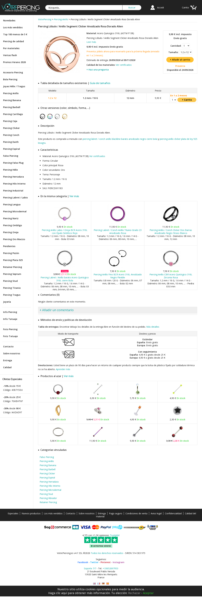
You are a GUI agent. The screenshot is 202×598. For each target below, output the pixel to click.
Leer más (91, 41)
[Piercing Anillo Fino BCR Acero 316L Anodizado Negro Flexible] (117, 267)
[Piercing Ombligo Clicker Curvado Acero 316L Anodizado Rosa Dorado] (58, 416)
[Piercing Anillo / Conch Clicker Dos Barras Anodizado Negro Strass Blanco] (170, 223)
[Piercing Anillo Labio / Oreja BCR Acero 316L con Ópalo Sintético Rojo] (64, 223)
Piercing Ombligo (12, 225)
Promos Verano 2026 (14, 62)
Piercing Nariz (10, 218)
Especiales (13, 513)
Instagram (118, 562)
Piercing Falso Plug (13, 162)
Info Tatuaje (10, 318)
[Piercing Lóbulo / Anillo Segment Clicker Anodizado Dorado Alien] (64, 119)
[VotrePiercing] (21, 10)
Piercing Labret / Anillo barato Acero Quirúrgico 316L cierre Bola (65, 279)
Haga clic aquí (57, 593)
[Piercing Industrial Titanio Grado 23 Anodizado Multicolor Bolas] (97, 437)
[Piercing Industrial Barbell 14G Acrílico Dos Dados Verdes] (177, 394)
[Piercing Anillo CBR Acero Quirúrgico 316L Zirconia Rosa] (170, 267)
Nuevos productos (31, 513)
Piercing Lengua (12, 204)
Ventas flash (10, 55)
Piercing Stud (10, 280)
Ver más (74, 196)
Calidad (7, 367)
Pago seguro (115, 513)
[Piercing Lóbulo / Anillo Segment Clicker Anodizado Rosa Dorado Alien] (62, 77)
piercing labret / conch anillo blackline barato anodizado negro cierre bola (120, 138)
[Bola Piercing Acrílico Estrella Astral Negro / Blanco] (177, 416)
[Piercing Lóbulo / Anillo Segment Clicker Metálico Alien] (57, 119)
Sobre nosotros (11, 353)
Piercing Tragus (11, 294)
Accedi (160, 7)
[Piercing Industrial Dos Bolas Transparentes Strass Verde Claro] (97, 394)
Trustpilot (115, 535)
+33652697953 (110, 568)
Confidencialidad (173, 513)
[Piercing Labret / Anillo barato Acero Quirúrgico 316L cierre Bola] (64, 267)
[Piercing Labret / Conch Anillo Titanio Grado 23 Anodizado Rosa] (117, 223)
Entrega (7, 360)
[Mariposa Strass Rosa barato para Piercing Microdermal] (97, 416)
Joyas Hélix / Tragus (14, 86)
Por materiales (11, 48)
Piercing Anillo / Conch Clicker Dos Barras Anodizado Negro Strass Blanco (171, 232)
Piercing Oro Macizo (14, 239)
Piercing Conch (11, 134)
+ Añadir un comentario (57, 310)
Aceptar (148, 593)
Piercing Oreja (10, 232)
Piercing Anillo (11, 93)
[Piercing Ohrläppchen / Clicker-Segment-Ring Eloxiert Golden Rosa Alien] (103, 583)
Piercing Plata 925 (13, 260)
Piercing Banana (12, 100)
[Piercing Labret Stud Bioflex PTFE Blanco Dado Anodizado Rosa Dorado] (137, 416)
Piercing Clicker (11, 128)
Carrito (185, 7)
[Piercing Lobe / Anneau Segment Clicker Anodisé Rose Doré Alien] (98, 583)
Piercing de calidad (13, 41)
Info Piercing (10, 312)
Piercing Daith (11, 141)
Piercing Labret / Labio (15, 197)
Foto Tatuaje (10, 336)
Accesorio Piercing (13, 72)
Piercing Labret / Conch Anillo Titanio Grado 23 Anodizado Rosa (118, 232)
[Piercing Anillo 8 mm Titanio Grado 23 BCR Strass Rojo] (58, 394)
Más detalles (152, 326)
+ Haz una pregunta (97, 69)
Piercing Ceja (10, 121)
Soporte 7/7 (90, 568)
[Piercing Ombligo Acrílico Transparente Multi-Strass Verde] (137, 394)
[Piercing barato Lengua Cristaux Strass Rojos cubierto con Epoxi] (137, 437)
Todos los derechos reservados (107, 553)
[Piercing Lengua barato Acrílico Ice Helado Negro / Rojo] (177, 437)
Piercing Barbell (11, 107)
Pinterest (106, 562)
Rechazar (134, 593)
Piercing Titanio (12, 287)
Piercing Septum (12, 273)
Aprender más (63, 369)
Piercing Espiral (11, 148)
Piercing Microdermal (15, 211)
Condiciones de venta (136, 513)
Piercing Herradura (13, 176)
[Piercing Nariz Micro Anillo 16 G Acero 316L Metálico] (58, 437)
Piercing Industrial (13, 190)
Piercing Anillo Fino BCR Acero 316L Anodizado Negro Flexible (118, 276)
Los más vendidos (13, 27)
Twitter (94, 562)
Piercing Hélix (10, 169)
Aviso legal (156, 513)
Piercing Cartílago (13, 114)
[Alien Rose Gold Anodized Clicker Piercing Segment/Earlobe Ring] (94, 583)
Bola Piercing (10, 79)
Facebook (83, 562)
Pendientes (9, 246)
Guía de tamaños (100, 83)
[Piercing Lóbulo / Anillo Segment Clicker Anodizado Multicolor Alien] (50, 119)
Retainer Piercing (12, 267)
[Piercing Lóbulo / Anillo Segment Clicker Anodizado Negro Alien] (42, 119)
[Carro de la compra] (193, 10)
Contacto (8, 346)
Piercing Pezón (11, 253)
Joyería (7, 301)
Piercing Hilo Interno (14, 183)
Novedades (9, 20)
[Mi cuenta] (152, 10)
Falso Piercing (10, 155)
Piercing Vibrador (48, 498)
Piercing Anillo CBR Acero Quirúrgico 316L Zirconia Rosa (170, 276)
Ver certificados (124, 64)
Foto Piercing (10, 329)
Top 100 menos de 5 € (15, 34)
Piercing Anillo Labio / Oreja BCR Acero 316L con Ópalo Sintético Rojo (64, 232)
